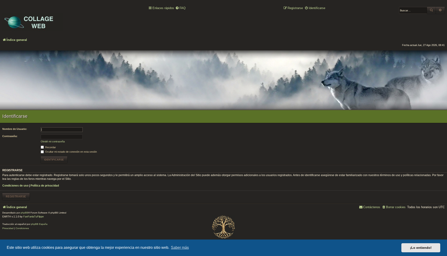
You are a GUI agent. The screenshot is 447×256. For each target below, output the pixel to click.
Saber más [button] (180, 247)
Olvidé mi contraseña (53, 141)
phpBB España (39, 224)
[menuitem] (180, 8)
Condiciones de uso (15, 185)
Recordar (50, 147)
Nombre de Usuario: (14, 129)
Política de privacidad (44, 185)
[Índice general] (32, 19)
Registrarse (16, 196)
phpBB (24, 212)
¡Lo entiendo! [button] (421, 247)
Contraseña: (9, 136)
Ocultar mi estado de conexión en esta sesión (70, 151)
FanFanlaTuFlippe (33, 216)
